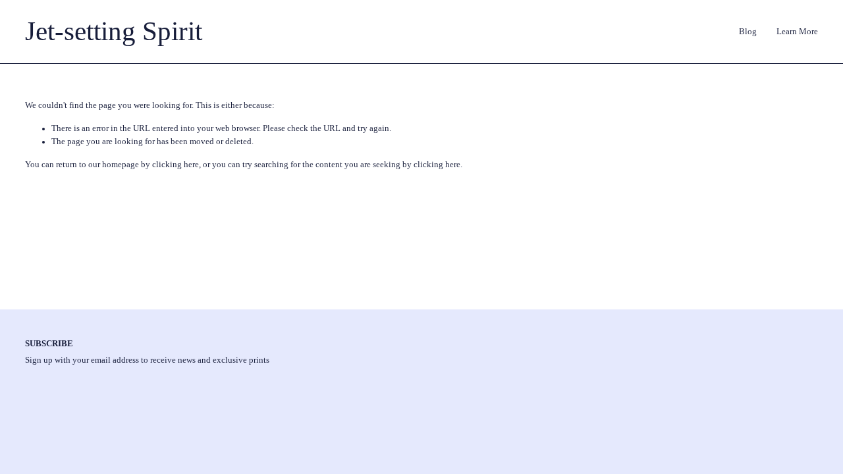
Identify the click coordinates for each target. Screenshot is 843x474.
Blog (748, 31)
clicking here (175, 164)
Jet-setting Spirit (113, 31)
